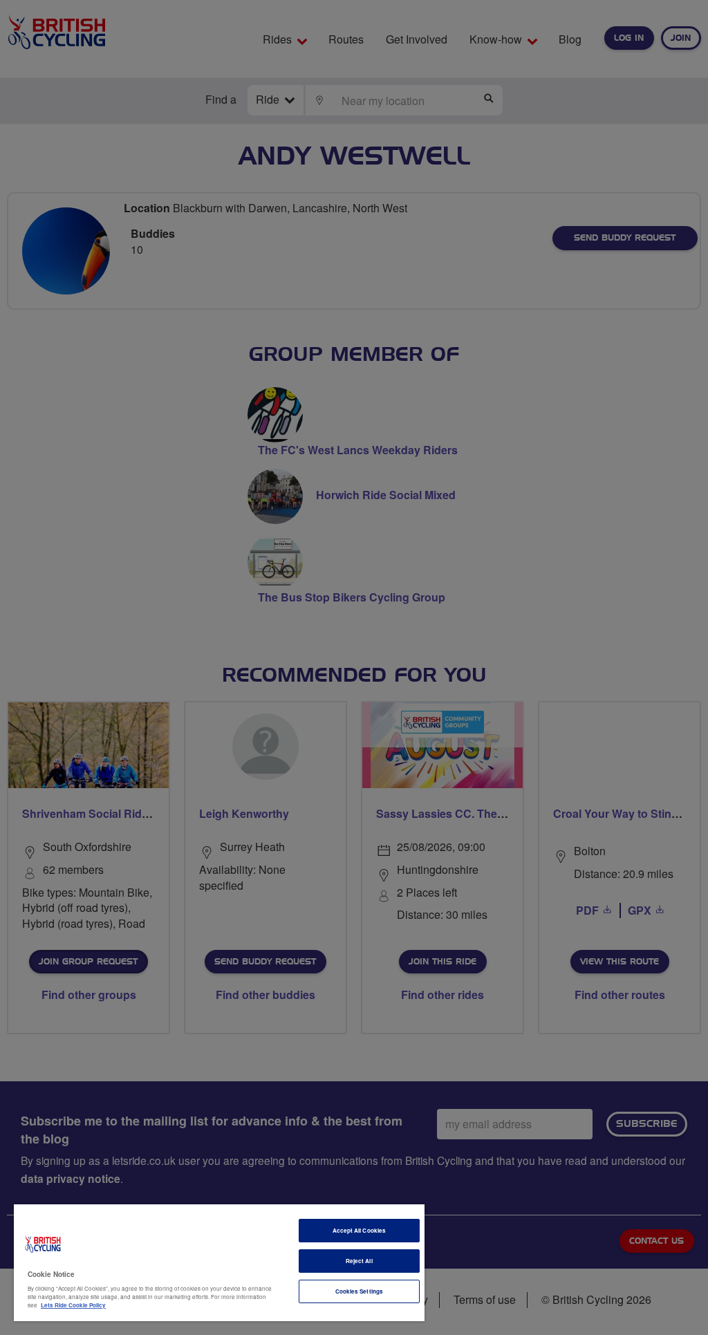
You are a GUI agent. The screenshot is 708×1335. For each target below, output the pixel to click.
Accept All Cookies (359, 1230)
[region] (219, 1262)
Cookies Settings (359, 1291)
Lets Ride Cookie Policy (73, 1305)
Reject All (359, 1260)
